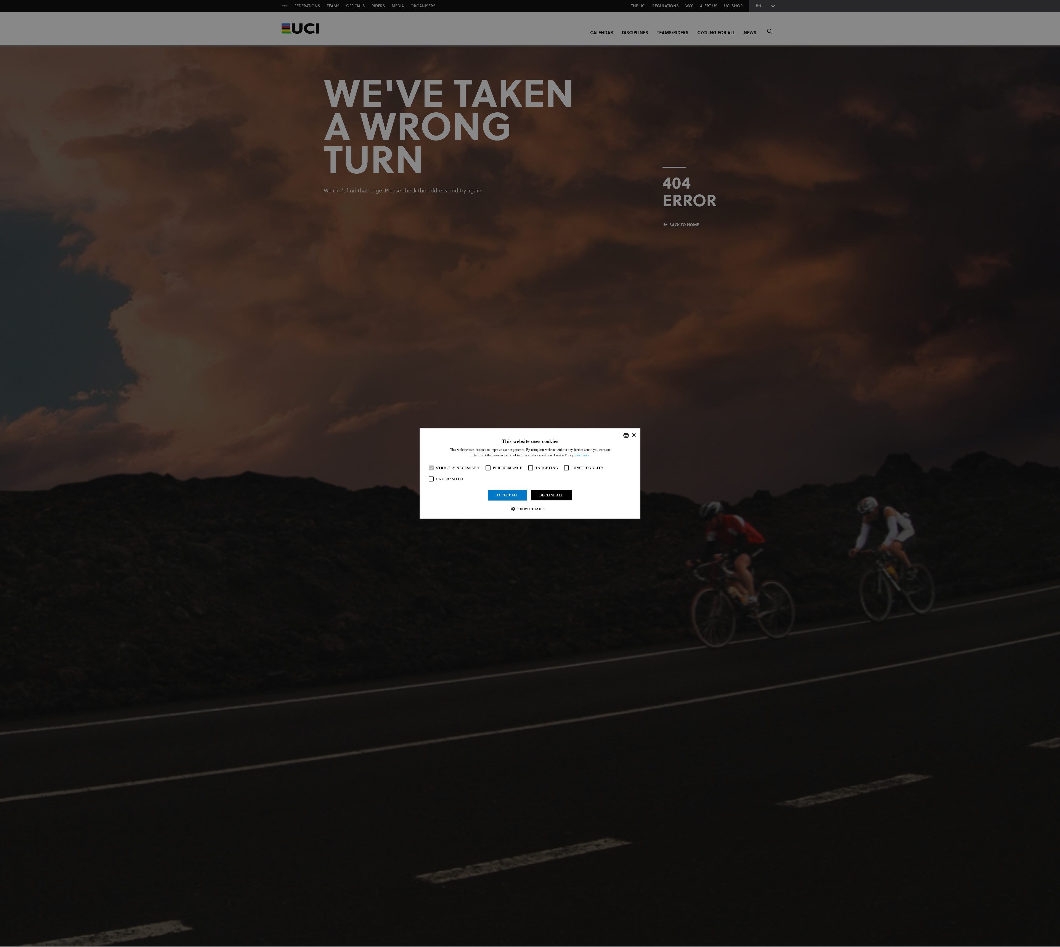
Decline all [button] (551, 495)
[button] (530, 509)
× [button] (634, 435)
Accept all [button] (507, 495)
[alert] (530, 473)
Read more (581, 455)
